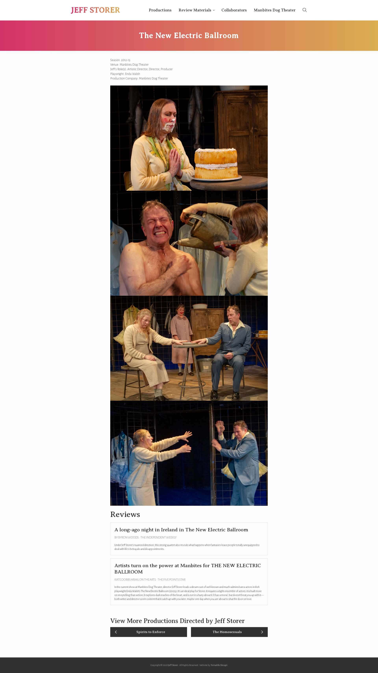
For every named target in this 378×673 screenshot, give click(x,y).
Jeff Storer (95, 10)
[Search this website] (304, 10)
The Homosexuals (227, 632)
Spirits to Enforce (150, 632)
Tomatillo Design (219, 665)
